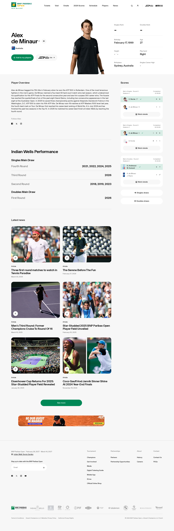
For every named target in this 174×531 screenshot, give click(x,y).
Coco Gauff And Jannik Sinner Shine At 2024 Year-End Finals (85, 382)
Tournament (91, 451)
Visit (57, 6)
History (139, 457)
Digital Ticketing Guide (95, 470)
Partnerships (115, 451)
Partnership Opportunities (120, 462)
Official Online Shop (94, 483)
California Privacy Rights (66, 518)
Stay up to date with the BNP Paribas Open (27, 461)
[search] (131, 5)
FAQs (155, 462)
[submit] (44, 468)
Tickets (47, 6)
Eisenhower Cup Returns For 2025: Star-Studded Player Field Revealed (33, 382)
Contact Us (157, 457)
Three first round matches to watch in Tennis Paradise (34, 271)
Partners (114, 457)
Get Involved (91, 462)
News (115, 6)
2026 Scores (79, 6)
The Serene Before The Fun (79, 270)
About (139, 451)
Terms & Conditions (17, 518)
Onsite (66, 6)
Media (89, 466)
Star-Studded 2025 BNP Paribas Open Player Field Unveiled (86, 327)
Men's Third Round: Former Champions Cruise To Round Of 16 (31, 327)
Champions (91, 457)
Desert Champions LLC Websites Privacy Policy (41, 518)
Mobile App (91, 475)
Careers (140, 462)
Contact (156, 451)
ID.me (89, 479)
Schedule (93, 6)
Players (105, 6)
